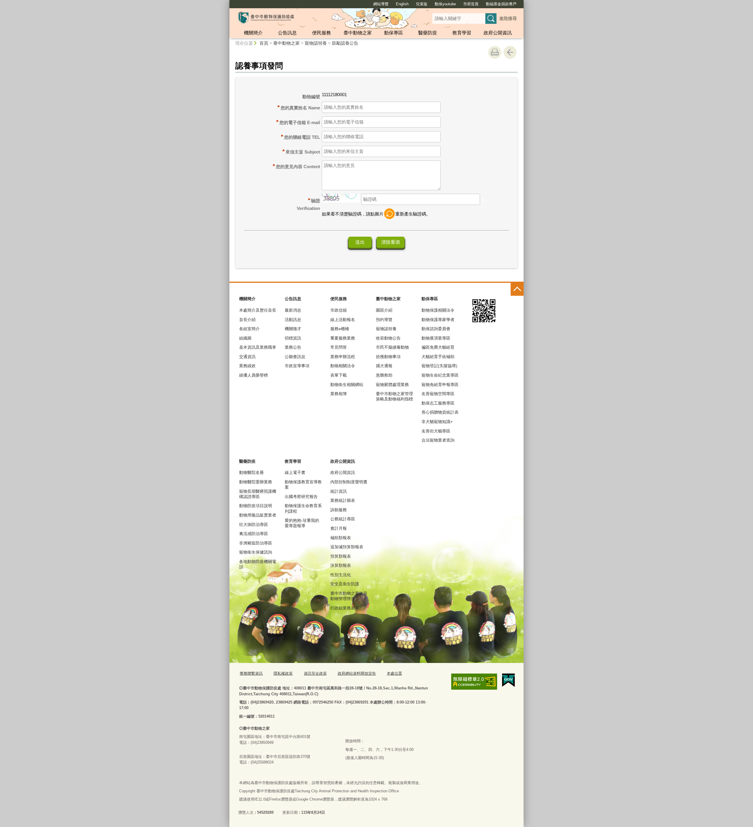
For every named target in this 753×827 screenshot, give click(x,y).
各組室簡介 (249, 328)
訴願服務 (338, 509)
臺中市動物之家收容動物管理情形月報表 (348, 596)
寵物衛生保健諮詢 (255, 552)
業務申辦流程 (342, 356)
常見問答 (338, 347)
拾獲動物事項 (388, 356)
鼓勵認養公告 (345, 43)
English (402, 4)
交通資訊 (247, 356)
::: (227, 2)
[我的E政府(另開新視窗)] (508, 680)
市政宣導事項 (297, 365)
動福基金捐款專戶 (501, 4)
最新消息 (293, 310)
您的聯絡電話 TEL (302, 137)
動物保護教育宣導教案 (303, 484)
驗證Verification (308, 204)
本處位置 (394, 673)
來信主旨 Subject (303, 151)
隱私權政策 (283, 673)
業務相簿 (338, 393)
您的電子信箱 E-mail (299, 122)
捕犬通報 (384, 365)
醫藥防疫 (427, 32)
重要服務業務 (342, 338)
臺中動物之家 (358, 32)
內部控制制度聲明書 (348, 482)
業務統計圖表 (342, 500)
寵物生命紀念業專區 (440, 375)
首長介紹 (247, 319)
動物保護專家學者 (438, 319)
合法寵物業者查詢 (438, 440)
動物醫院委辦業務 (255, 482)
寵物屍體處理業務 (392, 384)
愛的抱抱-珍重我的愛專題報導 (302, 523)
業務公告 (293, 347)
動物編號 (311, 96)
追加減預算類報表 (346, 546)
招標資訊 (293, 338)
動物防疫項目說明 (255, 505)
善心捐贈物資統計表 (440, 412)
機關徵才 (293, 328)
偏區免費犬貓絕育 (438, 347)
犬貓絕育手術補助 (438, 356)
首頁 (263, 43)
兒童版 (421, 4)
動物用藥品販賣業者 (257, 515)
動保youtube (445, 4)
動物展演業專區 (436, 338)
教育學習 (461, 32)
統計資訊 (338, 491)
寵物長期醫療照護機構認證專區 (257, 494)
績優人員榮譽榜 (253, 375)
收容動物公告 (388, 338)
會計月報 (338, 528)
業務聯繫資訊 (251, 673)
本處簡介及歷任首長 (257, 310)
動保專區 (393, 32)
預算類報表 (340, 556)
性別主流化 (340, 574)
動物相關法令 (342, 365)
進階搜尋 (508, 18)
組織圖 (245, 338)
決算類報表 (340, 565)
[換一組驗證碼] (389, 213)
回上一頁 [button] (510, 52)
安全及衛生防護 (344, 584)
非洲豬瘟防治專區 (255, 543)
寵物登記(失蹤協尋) (439, 365)
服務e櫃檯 (339, 328)
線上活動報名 (342, 319)
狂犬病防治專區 (253, 524)
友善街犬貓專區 (436, 431)
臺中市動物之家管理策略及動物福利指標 (394, 396)
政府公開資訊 (498, 32)
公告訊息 (287, 32)
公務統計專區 (342, 519)
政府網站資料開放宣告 (357, 673)
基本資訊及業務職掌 (257, 347)
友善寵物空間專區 (438, 393)
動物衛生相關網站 (346, 384)
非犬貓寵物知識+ (437, 421)
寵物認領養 (316, 43)
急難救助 (384, 375)
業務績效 (247, 365)
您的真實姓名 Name (300, 107)
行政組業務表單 (344, 608)
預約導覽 (384, 319)
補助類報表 (340, 537)
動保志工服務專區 (438, 403)
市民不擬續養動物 (392, 347)
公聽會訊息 (295, 356)
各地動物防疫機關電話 (257, 564)
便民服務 (321, 32)
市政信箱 (338, 310)
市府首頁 (471, 4)
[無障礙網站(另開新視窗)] (474, 682)
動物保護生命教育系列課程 (303, 508)
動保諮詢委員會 (436, 328)
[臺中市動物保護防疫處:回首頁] (266, 17)
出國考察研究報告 (301, 496)
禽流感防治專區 (253, 533)
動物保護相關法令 (438, 310)
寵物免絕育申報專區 (440, 384)
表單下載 (338, 375)
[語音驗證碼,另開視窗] (483, 200)
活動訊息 (293, 319)
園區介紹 (384, 310)
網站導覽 (381, 4)
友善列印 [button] (494, 52)
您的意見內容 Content (298, 166)
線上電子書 (295, 472)
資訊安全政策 (315, 673)
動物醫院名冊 (251, 472)
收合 (517, 289)
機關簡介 (253, 32)
